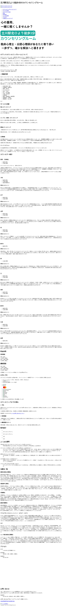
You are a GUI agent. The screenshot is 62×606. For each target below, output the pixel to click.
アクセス (5, 17)
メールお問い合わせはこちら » (17, 413)
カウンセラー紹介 (7, 11)
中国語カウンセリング (8, 18)
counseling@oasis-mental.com (7, 601)
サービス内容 (6, 10)
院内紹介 (5, 14)
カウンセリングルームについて (9, 9)
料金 (4, 13)
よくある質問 (6, 15)
